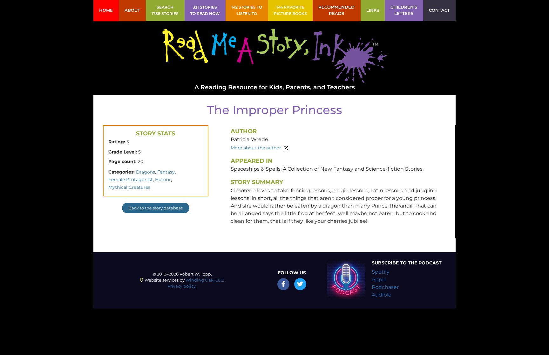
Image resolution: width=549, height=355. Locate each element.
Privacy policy (181, 286)
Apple (379, 279)
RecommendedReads (336, 10)
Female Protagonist (130, 179)
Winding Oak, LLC (204, 280)
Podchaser (385, 287)
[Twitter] (300, 284)
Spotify (381, 272)
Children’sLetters (403, 10)
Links (372, 10)
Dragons (145, 172)
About (132, 10)
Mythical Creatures (129, 187)
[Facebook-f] (283, 284)
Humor (163, 179)
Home (106, 10)
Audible (381, 295)
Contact (439, 10)
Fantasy (166, 172)
